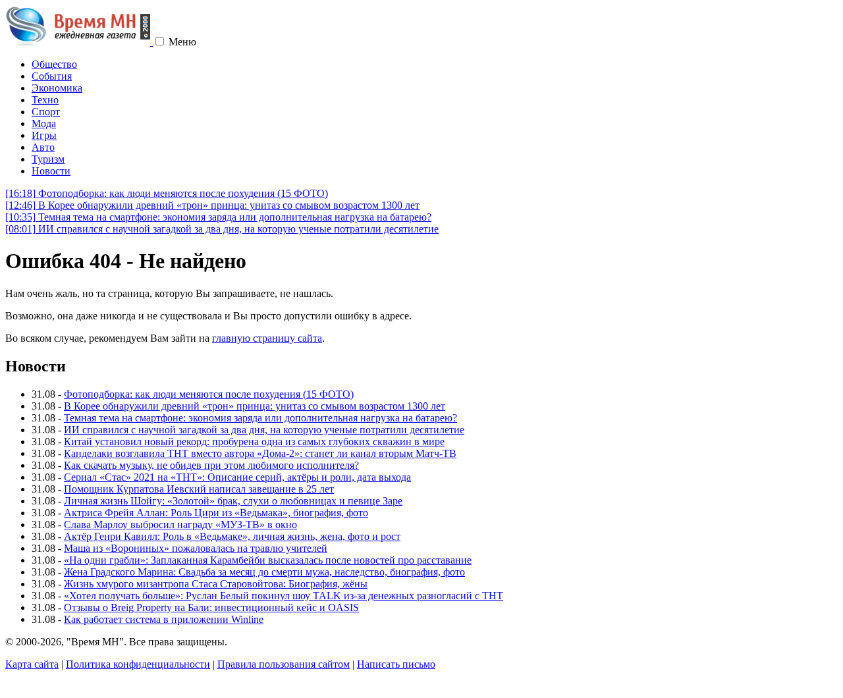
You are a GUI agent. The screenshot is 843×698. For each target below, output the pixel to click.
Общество (54, 64)
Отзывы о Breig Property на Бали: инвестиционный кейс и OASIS (211, 607)
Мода (44, 123)
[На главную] (79, 41)
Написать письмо (396, 664)
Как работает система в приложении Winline (163, 619)
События (52, 76)
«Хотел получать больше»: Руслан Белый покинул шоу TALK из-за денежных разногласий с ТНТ (283, 595)
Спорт (46, 111)
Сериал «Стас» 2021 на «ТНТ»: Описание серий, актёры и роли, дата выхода (237, 477)
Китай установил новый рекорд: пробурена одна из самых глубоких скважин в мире (254, 441)
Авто (43, 147)
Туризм (48, 159)
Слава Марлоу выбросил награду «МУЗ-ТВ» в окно (180, 524)
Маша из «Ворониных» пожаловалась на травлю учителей (195, 548)
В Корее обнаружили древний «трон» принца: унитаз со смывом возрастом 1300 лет (212, 205)
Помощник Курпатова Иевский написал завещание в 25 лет (199, 489)
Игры (44, 135)
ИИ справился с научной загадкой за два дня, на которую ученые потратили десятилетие (222, 228)
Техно (45, 99)
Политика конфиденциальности (138, 664)
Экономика (57, 88)
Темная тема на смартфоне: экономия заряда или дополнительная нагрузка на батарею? (218, 217)
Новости (51, 170)
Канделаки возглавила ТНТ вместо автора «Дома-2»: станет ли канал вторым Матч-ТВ (260, 453)
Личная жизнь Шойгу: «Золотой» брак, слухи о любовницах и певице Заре (233, 500)
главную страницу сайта (267, 338)
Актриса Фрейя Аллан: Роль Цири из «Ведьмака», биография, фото (216, 512)
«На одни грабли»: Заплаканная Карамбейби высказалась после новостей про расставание (268, 560)
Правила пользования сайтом (283, 664)
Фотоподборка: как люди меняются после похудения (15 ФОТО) (166, 193)
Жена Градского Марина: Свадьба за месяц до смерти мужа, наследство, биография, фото (264, 571)
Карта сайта (32, 664)
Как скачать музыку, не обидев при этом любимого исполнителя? (211, 465)
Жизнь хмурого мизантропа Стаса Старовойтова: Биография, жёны (215, 583)
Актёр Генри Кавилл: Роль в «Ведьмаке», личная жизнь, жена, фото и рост (232, 536)
